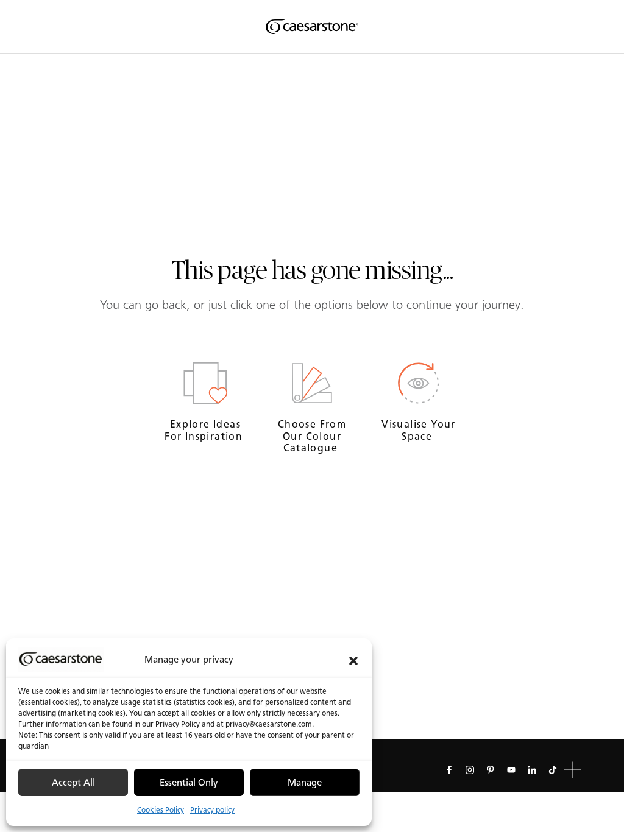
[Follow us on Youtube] (511, 770)
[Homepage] (312, 27)
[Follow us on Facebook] (449, 770)
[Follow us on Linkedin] (532, 770)
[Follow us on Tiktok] (552, 770)
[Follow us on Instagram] (470, 770)
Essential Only (189, 782)
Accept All (73, 782)
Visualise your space (418, 430)
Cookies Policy (160, 809)
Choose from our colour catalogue (312, 435)
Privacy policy (212, 809)
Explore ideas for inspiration (205, 430)
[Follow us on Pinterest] (490, 770)
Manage (305, 782)
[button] (353, 660)
